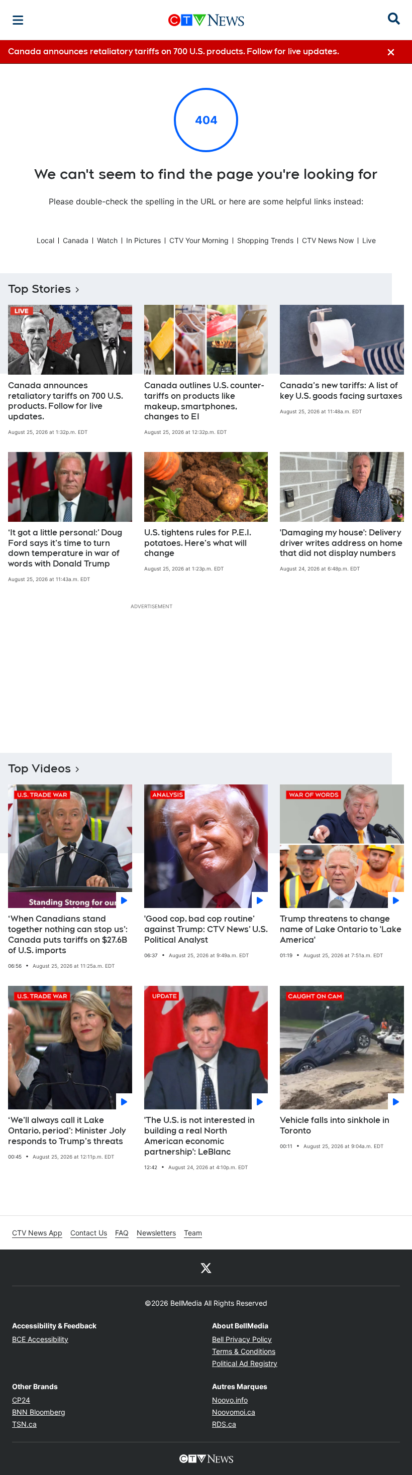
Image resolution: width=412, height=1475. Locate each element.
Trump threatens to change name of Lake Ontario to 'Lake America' (340, 929)
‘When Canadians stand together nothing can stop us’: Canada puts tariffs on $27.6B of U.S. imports (68, 934)
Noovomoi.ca (233, 1412)
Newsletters (156, 1232)
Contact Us (88, 1232)
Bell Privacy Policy (242, 1339)
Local (45, 240)
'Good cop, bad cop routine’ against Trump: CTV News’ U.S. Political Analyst (206, 929)
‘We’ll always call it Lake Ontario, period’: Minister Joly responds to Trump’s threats (67, 1130)
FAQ (122, 1232)
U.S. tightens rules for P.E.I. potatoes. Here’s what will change (197, 543)
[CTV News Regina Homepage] (206, 20)
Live (369, 240)
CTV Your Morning (199, 240)
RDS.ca (224, 1424)
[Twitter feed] (206, 1268)
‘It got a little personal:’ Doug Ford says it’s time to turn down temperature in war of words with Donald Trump (65, 548)
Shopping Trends (265, 240)
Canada (75, 240)
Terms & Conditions (243, 1351)
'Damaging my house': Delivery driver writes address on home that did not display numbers (341, 543)
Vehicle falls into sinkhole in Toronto (334, 1125)
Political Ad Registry (244, 1363)
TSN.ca (24, 1424)
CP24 (21, 1400)
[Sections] (18, 20)
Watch (107, 240)
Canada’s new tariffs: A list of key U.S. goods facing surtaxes (341, 391)
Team (193, 1232)
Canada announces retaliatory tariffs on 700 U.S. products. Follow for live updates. (65, 401)
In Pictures (143, 240)
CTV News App (37, 1232)
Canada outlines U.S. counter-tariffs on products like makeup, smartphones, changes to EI (204, 401)
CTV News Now (328, 240)
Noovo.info (230, 1400)
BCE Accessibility (40, 1339)
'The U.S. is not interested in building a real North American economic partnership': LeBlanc (199, 1135)
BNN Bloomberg (38, 1412)
